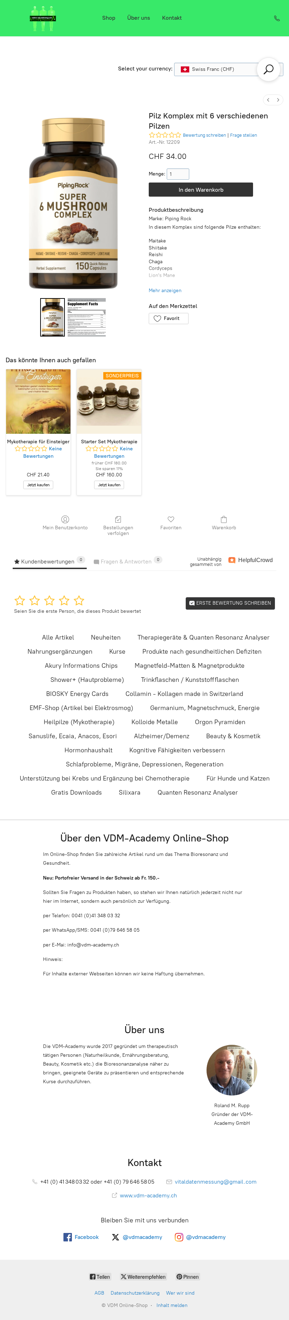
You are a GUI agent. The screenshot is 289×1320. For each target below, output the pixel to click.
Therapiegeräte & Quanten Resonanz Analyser (203, 637)
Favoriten (171, 528)
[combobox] (228, 69)
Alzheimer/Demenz (161, 736)
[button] (169, 318)
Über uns (138, 17)
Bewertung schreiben (204, 135)
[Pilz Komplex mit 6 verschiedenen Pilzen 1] (87, 317)
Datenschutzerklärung (135, 1293)
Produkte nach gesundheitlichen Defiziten (202, 651)
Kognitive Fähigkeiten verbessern (177, 750)
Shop (108, 17)
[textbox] (207, 69)
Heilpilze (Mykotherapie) (79, 722)
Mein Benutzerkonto (65, 528)
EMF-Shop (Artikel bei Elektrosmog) (81, 708)
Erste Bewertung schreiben (233, 603)
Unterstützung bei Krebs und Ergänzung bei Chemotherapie (105, 778)
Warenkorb (224, 528)
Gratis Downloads (76, 792)
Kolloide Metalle (154, 722)
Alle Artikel (58, 637)
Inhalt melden (171, 1305)
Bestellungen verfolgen (118, 531)
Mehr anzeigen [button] (165, 291)
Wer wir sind (180, 1293)
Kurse (117, 651)
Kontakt (172, 17)
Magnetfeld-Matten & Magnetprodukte (190, 666)
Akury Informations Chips (81, 666)
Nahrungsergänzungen (59, 651)
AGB (99, 1293)
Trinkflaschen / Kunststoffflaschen (190, 680)
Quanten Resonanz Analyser (198, 792)
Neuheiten (106, 637)
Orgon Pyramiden (220, 722)
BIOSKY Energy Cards (77, 694)
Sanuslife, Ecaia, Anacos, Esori (73, 736)
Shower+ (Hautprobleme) (87, 680)
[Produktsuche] (268, 69)
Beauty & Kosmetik (233, 736)
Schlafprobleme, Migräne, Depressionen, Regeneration (144, 764)
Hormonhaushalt (88, 750)
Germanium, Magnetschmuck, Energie (205, 708)
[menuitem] (268, 100)
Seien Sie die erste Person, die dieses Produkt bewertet (77, 611)
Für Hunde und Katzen (238, 778)
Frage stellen (243, 135)
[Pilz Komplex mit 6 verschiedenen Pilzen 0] (52, 317)
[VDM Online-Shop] (43, 18)
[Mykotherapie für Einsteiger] (38, 401)
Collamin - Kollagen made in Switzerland (184, 694)
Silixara (130, 792)
